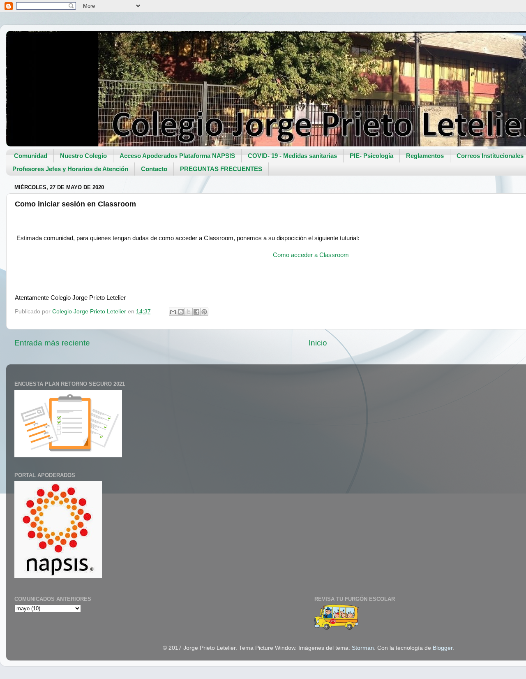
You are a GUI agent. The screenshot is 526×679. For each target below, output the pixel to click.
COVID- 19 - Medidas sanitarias (292, 155)
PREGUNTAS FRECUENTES (221, 168)
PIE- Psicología (371, 155)
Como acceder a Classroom (311, 255)
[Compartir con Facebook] (196, 312)
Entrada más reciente (52, 342)
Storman (363, 648)
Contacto (154, 168)
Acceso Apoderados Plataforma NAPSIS (177, 155)
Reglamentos (425, 155)
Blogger (442, 648)
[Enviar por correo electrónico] (173, 312)
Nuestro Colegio (83, 155)
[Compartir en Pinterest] (204, 312)
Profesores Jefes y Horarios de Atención (70, 168)
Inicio (318, 342)
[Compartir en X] (189, 312)
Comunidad (30, 155)
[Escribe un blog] (181, 312)
